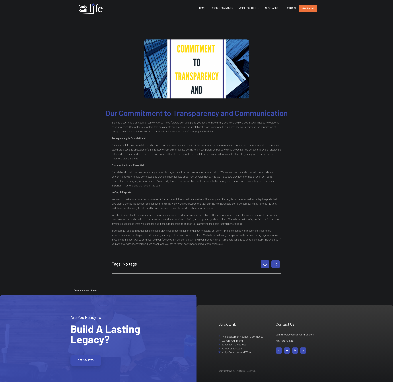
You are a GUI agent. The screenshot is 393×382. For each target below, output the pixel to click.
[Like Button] (265, 264)
